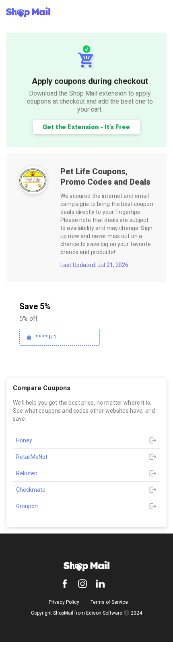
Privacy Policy (64, 602)
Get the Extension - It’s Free (86, 127)
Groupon (27, 506)
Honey (24, 440)
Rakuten (26, 473)
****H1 (46, 337)
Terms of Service (109, 602)
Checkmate (30, 490)
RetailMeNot (31, 457)
